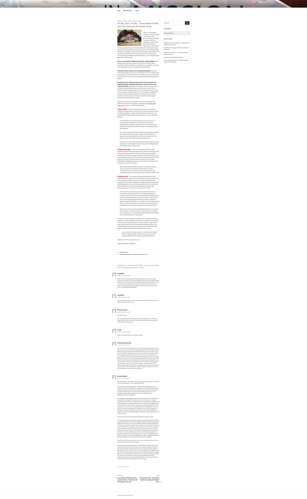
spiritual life (143, 254)
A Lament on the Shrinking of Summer (173, 57)
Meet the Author (127, 10)
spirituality (124, 252)
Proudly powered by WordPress (125, 495)
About (136, 10)
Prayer (135, 254)
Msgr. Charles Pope (134, 21)
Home (118, 10)
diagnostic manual (126, 254)
